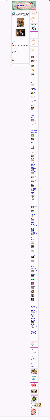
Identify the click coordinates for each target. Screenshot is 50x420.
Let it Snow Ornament (35, 298)
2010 (32, 350)
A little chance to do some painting (34, 77)
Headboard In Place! (35, 286)
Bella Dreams (32, 224)
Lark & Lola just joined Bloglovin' (34, 132)
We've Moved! (32, 144)
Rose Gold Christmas (33, 117)
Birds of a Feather (33, 320)
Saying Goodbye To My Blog (33, 115)
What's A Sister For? (35, 56)
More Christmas (33, 355)
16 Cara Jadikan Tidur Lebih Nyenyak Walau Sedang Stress (35, 159)
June (32, 363)
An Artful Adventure (33, 332)
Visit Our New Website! (33, 128)
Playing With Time (33, 253)
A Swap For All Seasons (33, 154)
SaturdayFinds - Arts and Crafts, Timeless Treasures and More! (34, 64)
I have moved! (35, 210)
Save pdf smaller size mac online (34, 130)
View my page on (32, 407)
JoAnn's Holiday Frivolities (34, 255)
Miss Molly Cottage (33, 324)
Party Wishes (32, 228)
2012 (32, 348)
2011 (31, 349)
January (33, 367)
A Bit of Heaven (32, 194)
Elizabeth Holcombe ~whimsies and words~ (33, 79)
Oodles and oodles (33, 200)
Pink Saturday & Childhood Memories (34, 358)
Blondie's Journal (14, 51)
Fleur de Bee (32, 328)
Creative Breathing (33, 259)
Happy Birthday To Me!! (34, 352)
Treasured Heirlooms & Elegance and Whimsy (33, 171)
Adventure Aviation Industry (33, 268)
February (33, 366)
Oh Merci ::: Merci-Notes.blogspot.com (33, 184)
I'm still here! (35, 290)
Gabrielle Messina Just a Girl (34, 326)
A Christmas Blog (32, 302)
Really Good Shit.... (33, 239)
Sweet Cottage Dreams (33, 188)
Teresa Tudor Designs (33, 304)
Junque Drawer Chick (33, 331)
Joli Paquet (32, 314)
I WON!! (32, 356)
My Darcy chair (35, 274)
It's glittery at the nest (35, 278)
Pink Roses (32, 192)
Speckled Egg (32, 167)
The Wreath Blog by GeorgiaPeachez (33, 214)
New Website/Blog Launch (33, 142)
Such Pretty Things (33, 110)
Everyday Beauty (33, 203)
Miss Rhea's (32, 218)
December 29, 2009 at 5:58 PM (16, 43)
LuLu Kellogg (32, 158)
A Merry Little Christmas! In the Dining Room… (35, 225)
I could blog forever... (35, 282)
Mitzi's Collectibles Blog (33, 333)
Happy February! (32, 266)
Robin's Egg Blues (33, 306)
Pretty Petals (32, 222)
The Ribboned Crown (33, 263)
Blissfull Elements (33, 106)
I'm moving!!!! (32, 237)
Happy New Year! (32, 82)
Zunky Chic (32, 334)
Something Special (33, 146)
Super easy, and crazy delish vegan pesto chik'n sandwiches (35, 89)
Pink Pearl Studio (33, 310)
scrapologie (32, 198)
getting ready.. (35, 180)
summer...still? (35, 176)
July (32, 362)
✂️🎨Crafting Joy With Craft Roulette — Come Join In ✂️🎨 (35, 61)
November (33, 359)
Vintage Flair (32, 162)
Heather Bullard (33, 125)
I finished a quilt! (35, 249)
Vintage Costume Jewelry (33, 113)
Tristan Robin (14, 42)
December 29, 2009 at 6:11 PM (16, 50)
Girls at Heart (32, 150)
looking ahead (35, 100)
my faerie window (33, 318)
